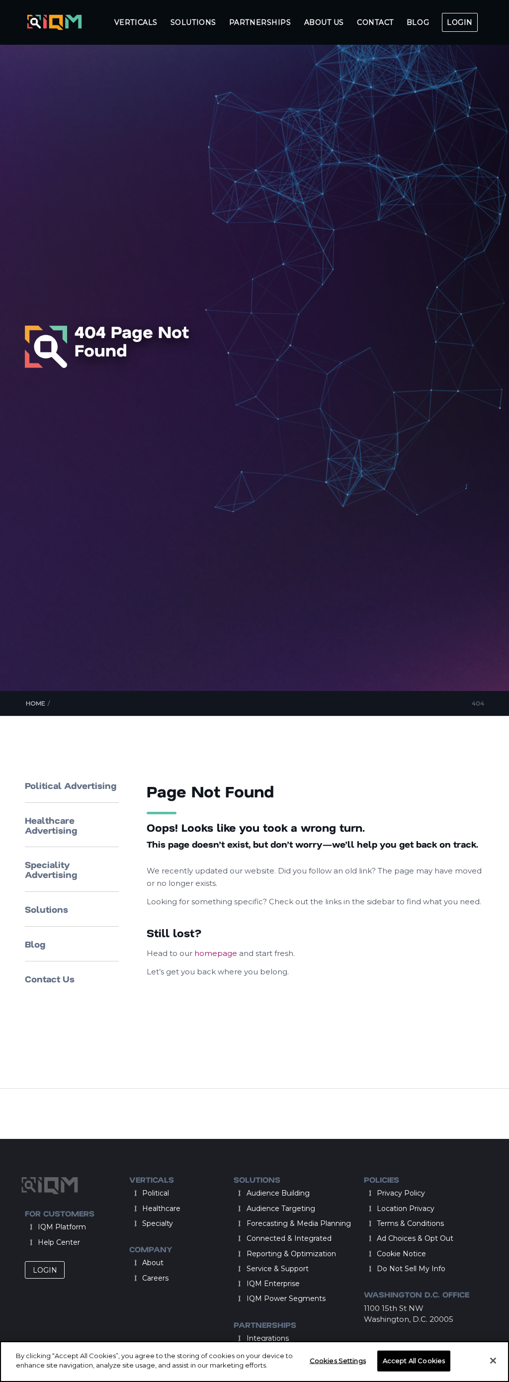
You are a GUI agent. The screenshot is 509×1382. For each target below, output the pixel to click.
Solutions (46, 909)
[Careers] (135, 1278)
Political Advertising (70, 785)
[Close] (493, 1361)
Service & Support (278, 1268)
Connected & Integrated (289, 1238)
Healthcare (161, 1208)
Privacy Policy (401, 1193)
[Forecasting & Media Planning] (240, 1223)
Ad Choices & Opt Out (415, 1238)
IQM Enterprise (273, 1283)
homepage (216, 953)
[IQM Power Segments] (240, 1298)
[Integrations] (240, 1338)
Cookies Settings (338, 1361)
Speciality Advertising (51, 869)
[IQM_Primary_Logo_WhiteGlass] (54, 22)
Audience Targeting (281, 1208)
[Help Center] (31, 1242)
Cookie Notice (401, 1253)
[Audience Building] (240, 1193)
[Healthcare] (135, 1208)
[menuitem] (136, 22)
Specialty (157, 1223)
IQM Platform (62, 1226)
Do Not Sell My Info (411, 1268)
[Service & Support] (240, 1269)
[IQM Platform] (31, 1227)
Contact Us (50, 979)
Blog (35, 944)
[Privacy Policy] (370, 1193)
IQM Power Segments (286, 1298)
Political (155, 1193)
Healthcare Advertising (51, 825)
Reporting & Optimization (291, 1253)
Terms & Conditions (410, 1223)
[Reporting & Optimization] (240, 1254)
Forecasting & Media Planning (299, 1223)
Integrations (268, 1338)
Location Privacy (405, 1208)
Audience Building (278, 1193)
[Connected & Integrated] (240, 1238)
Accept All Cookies (414, 1361)
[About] (135, 1263)
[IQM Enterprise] (240, 1284)
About (153, 1262)
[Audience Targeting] (240, 1208)
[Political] (135, 1193)
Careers (155, 1278)
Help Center (59, 1242)
